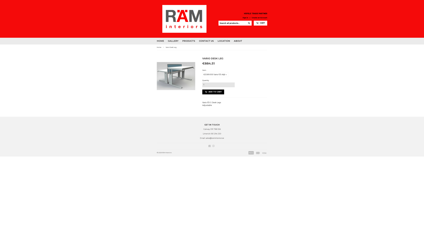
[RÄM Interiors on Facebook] (209, 146)
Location (224, 41)
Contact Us (206, 41)
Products (188, 41)
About (238, 41)
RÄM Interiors (167, 152)
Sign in (245, 18)
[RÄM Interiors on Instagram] (213, 146)
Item (204, 70)
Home (160, 41)
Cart (262, 23)
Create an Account (259, 18)
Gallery (173, 41)
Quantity (205, 80)
